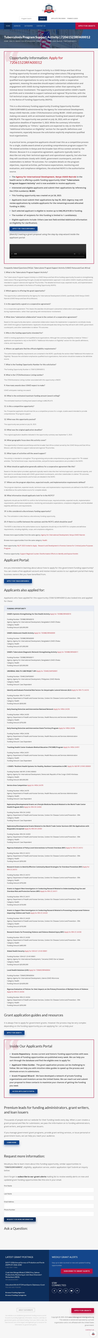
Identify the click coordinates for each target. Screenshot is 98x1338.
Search (42, 18)
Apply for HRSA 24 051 (71, 747)
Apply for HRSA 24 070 (35, 785)
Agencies (17, 26)
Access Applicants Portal (23, 1091)
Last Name (8, 1194)
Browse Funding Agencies (15, 1292)
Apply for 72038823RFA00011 (67, 652)
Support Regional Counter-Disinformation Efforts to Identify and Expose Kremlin (49, 554)
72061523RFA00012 (69, 41)
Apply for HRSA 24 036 (67, 728)
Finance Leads (72, 18)
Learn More (11, 1142)
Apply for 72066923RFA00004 (39, 970)
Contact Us (41, 26)
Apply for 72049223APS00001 (47, 671)
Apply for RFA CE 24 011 (48, 891)
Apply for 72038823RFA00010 (60, 614)
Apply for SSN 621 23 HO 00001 (36, 951)
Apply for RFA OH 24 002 (33, 807)
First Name (8, 1186)
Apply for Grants (86, 26)
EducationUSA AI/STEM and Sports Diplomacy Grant (25, 1285)
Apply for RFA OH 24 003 (33, 829)
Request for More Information (20, 1219)
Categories (28, 26)
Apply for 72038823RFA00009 (44, 633)
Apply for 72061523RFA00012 (23, 228)
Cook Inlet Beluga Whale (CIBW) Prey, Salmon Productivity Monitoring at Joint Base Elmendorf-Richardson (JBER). (23, 1274)
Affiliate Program (58, 18)
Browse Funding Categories (15, 1295)
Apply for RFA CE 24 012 (74, 848)
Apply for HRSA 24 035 (62, 709)
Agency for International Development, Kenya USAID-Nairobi (39, 41)
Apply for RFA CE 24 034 (15, 992)
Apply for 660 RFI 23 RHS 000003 (79, 766)
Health (12, 41)
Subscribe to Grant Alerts (77, 1271)
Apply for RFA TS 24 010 (80, 690)
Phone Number (9, 1210)
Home (8, 26)
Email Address (9, 1202)
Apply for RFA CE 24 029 (39, 913)
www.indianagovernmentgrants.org (81, 1317)
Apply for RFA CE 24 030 (72, 932)
